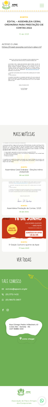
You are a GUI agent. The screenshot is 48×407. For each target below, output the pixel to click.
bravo (45, 404)
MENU (42, 5)
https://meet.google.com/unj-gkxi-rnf (21, 47)
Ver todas (24, 260)
